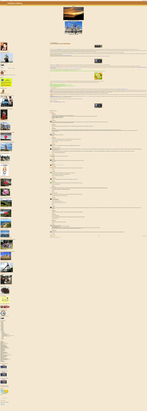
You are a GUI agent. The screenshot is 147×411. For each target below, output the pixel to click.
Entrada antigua (144, 235)
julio (2, 337)
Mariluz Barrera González (53, 94)
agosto (2, 336)
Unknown (53, 166)
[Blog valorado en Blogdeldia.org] (3, 404)
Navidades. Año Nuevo (3, 356)
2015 (2, 325)
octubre (2, 332)
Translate (14, 68)
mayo (2, 338)
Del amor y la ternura (3, 345)
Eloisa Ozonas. (52, 93)
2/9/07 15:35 (53, 127)
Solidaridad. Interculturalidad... (4, 359)
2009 (2, 329)
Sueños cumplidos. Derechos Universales (5, 334)
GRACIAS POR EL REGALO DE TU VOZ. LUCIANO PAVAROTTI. (8, 335)
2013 (2, 326)
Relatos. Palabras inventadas (4, 358)
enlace (55, 86)
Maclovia (53, 55)
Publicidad (2, 357)
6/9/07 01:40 (53, 209)
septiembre (3, 333)
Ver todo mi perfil (2, 75)
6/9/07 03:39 (53, 213)
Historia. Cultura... (3, 351)
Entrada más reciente (52, 235)
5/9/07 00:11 (53, 180)
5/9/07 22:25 (53, 205)
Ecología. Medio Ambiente (3, 346)
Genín (52, 206)
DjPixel (53, 186)
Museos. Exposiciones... (3, 355)
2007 (2, 330)
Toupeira (53, 120)
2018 (2, 323)
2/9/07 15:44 (53, 132)
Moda (1, 354)
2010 (2, 328)
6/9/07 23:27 (53, 229)
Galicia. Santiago (2, 349)
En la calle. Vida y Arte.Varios (4, 347)
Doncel (53, 133)
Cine (1, 343)
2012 (2, 327)
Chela (5, 71)
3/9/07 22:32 (53, 165)
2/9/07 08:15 (53, 119)
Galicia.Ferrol (2, 350)
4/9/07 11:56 (53, 170)
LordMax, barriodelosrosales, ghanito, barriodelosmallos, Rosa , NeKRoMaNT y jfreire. (97, 67)
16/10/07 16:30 (53, 233)
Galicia (1, 348)
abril (2, 339)
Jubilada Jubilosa (14, 3)
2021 (2, 321)
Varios (1, 360)
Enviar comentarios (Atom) (57, 237)
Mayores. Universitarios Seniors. (4, 353)
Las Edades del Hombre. (3, 352)
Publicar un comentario (52, 234)
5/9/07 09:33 (53, 185)
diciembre (3, 331)
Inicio (99, 235)
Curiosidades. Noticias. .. (3, 344)
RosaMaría (53, 230)
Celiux (53, 144)
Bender (53, 171)
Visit (3, 400)
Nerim (52, 159)
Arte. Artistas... (2, 342)
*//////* (52, 224)
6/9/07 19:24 (53, 223)
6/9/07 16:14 (53, 219)
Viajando (1, 361)
